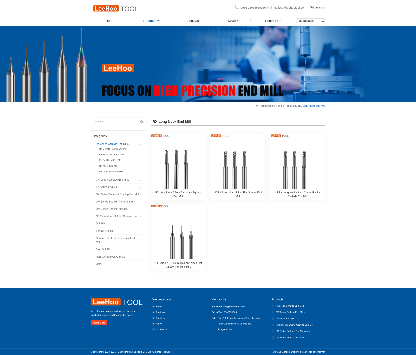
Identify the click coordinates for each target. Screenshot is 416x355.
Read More (99, 322)
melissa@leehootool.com (289, 7)
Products (291, 105)
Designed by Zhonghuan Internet (308, 351)
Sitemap (277, 351)
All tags (286, 351)
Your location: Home (271, 105)
